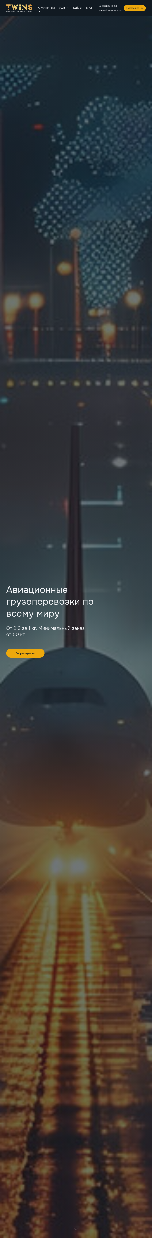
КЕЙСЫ (77, 7)
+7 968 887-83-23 (108, 6)
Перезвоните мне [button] (135, 8)
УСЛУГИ (64, 7)
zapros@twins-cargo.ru (110, 10)
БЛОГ (89, 7)
